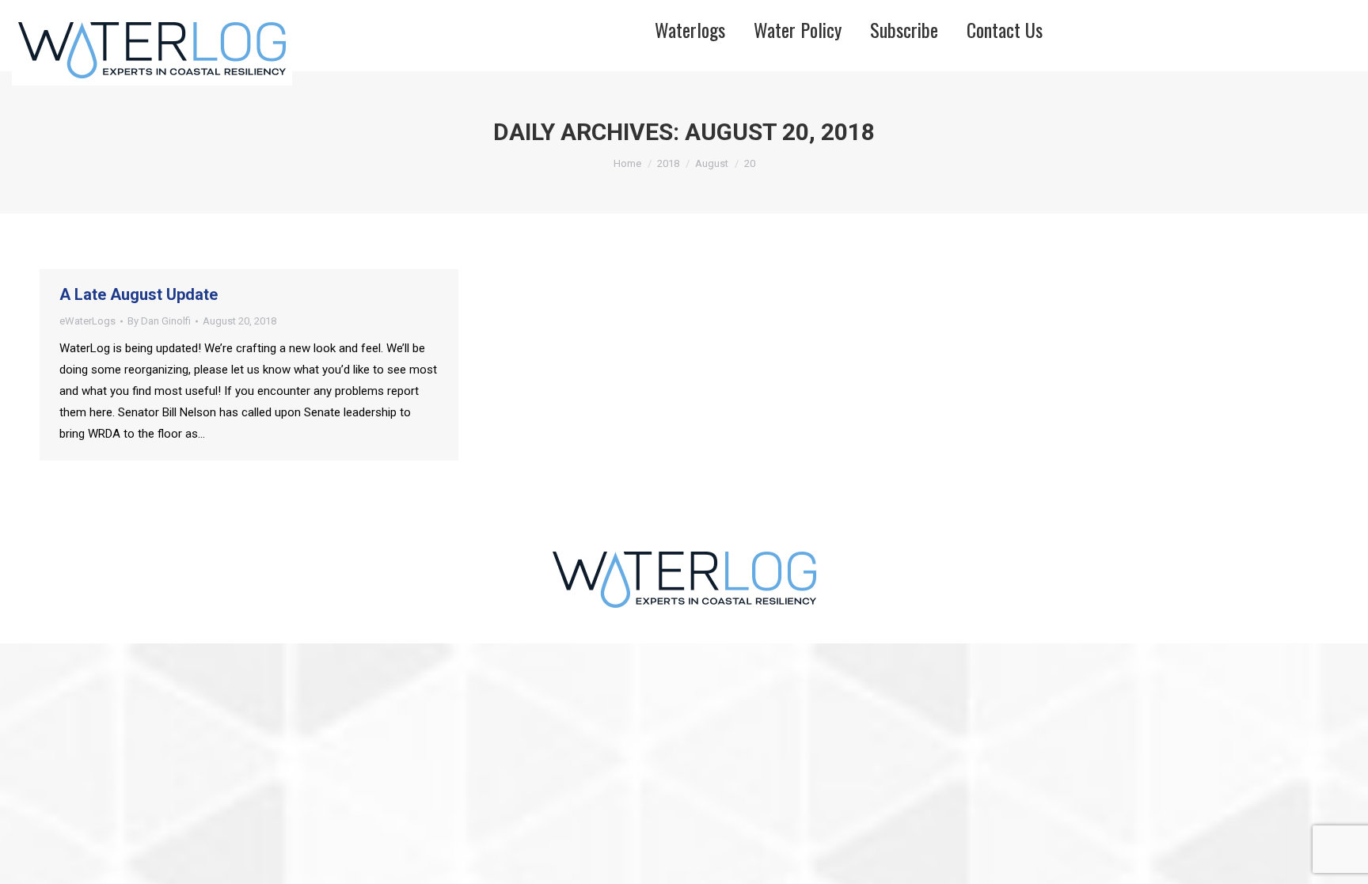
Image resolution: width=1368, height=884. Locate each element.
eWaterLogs (87, 321)
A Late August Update (138, 294)
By (159, 321)
